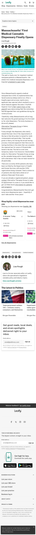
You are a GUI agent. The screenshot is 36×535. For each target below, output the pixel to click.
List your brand (6, 487)
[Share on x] (6, 46)
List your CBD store (8, 483)
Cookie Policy (19, 530)
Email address (7, 338)
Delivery (20, 6)
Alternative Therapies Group (11, 126)
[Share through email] (16, 46)
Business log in (6, 494)
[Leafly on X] (16, 422)
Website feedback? (18, 405)
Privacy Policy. (21, 448)
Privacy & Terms (6, 504)
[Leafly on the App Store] (10, 465)
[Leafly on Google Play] (25, 465)
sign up (27, 341)
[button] (19, 46)
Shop (3, 6)
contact (4, 180)
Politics (12, 11)
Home (3, 11)
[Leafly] (8, 2)
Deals (26, 6)
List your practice (7, 490)
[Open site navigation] (2, 2)
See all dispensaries (8, 243)
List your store (6, 479)
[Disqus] (18, 376)
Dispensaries (11, 6)
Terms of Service (12, 347)
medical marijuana (28, 252)
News (7, 11)
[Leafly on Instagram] (20, 422)
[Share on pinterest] (12, 46)
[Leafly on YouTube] (24, 422)
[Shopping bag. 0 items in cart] (33, 2)
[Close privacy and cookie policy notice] (34, 527)
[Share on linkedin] (9, 46)
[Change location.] (30, 2)
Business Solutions (8, 475)
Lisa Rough (5, 41)
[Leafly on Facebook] (11, 422)
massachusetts (16, 252)
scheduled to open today (16, 82)
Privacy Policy (22, 347)
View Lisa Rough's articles (12, 281)
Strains (31, 6)
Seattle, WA (27, 206)
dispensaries (6, 252)
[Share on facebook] (2, 46)
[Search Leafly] (25, 2)
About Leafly (5, 499)
